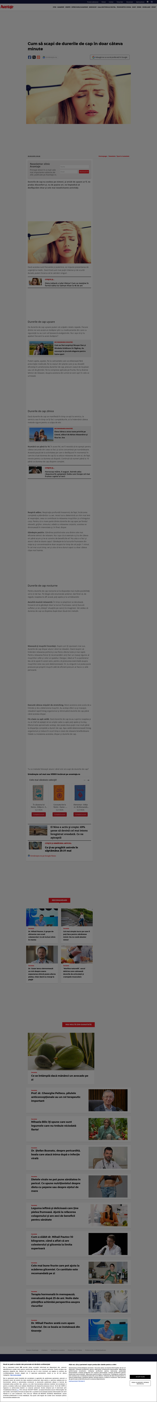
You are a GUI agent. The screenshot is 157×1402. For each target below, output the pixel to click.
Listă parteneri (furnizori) (77, 1381)
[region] (78, 1381)
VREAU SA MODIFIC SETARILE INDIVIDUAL (140, 1383)
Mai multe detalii (15, 1375)
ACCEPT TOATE (140, 1377)
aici (18, 1390)
